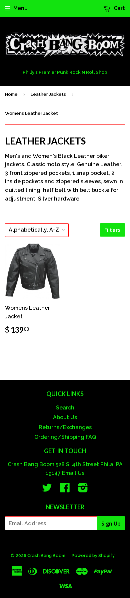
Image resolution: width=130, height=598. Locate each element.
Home (11, 94)
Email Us (73, 473)
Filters (112, 230)
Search (65, 407)
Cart (118, 8)
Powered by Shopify (93, 555)
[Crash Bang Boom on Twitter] (47, 490)
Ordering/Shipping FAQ (65, 437)
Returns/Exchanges (65, 427)
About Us (65, 417)
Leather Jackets (48, 94)
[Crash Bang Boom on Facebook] (65, 490)
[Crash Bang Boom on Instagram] (83, 490)
